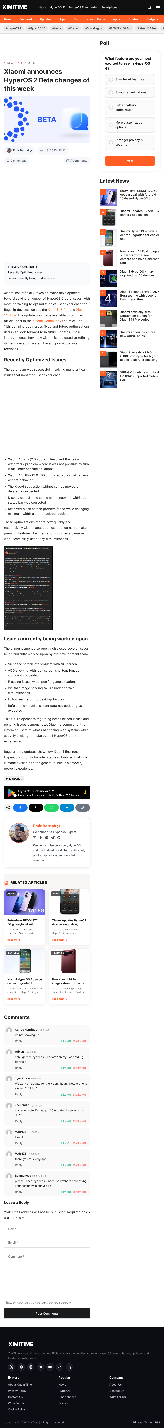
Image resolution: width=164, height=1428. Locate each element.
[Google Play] (47, 798)
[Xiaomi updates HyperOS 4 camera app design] (130, 217)
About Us (115, 1384)
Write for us (16, 1403)
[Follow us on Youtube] (50, 1367)
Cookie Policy (17, 1409)
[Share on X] (36, 808)
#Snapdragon (93, 28)
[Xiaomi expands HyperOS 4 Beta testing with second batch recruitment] (130, 298)
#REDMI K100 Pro (120, 28)
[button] (149, 7)
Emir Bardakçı (22, 150)
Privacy (137, 1422)
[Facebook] (41, 838)
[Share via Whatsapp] (51, 808)
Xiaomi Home (96, 19)
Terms (148, 1422)
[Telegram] (53, 838)
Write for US (117, 1397)
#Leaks (56, 28)
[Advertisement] (47, 46)
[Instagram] (47, 838)
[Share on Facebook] (20, 808)
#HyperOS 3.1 (36, 28)
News (42, 7)
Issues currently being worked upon (31, 278)
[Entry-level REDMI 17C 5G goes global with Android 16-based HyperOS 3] (130, 197)
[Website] (59, 838)
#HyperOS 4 (13, 28)
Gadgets (152, 19)
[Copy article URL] (82, 808)
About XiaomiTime (20, 1384)
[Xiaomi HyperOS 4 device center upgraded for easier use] (130, 238)
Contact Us (15, 1397)
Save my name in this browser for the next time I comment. (39, 1302)
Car (76, 19)
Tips (63, 19)
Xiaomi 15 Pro (58, 310)
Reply (18, 1041)
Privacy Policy (17, 1390)
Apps (116, 19)
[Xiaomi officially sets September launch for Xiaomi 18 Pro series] (130, 318)
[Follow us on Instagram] (30, 1367)
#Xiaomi (73, 28)
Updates (46, 19)
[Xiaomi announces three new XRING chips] (130, 339)
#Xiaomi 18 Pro (147, 28)
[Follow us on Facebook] (21, 1367)
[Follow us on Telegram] (40, 1367)
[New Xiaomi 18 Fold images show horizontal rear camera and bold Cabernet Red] (130, 258)
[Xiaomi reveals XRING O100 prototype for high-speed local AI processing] (130, 359)
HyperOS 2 (15, 778)
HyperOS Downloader (83, 7)
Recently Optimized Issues (25, 272)
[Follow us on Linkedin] (69, 1367)
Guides (133, 19)
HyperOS (57, 7)
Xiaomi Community (47, 321)
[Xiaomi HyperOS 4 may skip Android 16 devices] (130, 278)
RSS (157, 1422)
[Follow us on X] (11, 1367)
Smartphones (110, 7)
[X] (35, 838)
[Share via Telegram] (67, 808)
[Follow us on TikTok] (59, 1367)
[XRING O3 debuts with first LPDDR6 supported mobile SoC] (130, 379)
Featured (26, 19)
